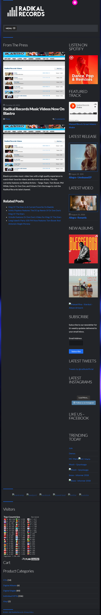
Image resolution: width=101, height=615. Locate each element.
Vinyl (5, 601)
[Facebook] (44, 495)
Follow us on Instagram (85, 403)
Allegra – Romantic (78, 217)
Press (7, 119)
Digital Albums (10, 585)
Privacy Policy (29, 612)
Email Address (75, 338)
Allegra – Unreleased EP (80, 177)
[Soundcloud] (59, 495)
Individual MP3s (10, 596)
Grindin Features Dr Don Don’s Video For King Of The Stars (34, 217)
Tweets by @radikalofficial (81, 369)
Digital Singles (9, 590)
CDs (5, 580)
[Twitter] (72, 495)
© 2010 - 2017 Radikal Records (13, 612)
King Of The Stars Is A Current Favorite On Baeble (31, 207)
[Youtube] (84, 495)
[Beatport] (32, 495)
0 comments (59, 119)
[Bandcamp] (18, 495)
